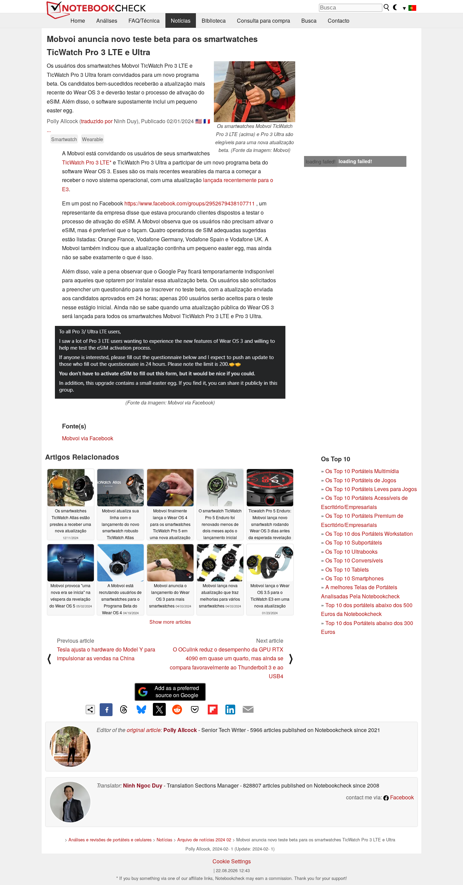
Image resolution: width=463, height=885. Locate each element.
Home (78, 20)
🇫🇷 (206, 121)
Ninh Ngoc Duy (142, 785)
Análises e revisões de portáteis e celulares (110, 839)
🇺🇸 (198, 121)
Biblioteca (214, 20)
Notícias (180, 20)
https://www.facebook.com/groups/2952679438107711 (189, 203)
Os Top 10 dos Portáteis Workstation (369, 533)
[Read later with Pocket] (194, 709)
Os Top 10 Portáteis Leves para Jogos (371, 489)
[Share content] (90, 709)
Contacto (338, 20)
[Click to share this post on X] (159, 709)
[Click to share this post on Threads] (123, 709)
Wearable (92, 138)
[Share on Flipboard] (212, 709)
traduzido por (97, 121)
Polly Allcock (180, 730)
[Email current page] (248, 709)
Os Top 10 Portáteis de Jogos (360, 480)
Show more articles (170, 621)
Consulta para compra (263, 20)
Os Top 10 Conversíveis (354, 560)
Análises (106, 20)
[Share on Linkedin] (230, 709)
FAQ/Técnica (144, 20)
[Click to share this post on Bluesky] (141, 709)
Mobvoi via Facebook (87, 438)
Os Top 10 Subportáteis (353, 542)
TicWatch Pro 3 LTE (85, 162)
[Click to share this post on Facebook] (106, 709)
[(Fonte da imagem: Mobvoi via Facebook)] (170, 362)
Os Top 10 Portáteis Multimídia (362, 471)
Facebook (401, 797)
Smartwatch (64, 138)
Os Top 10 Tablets (347, 569)
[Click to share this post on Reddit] (176, 709)
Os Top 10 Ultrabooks (351, 551)
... (49, 130)
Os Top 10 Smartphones (354, 578)
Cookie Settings (232, 861)
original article (144, 730)
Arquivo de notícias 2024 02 (204, 839)
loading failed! (321, 161)
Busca (309, 20)
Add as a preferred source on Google (177, 691)
